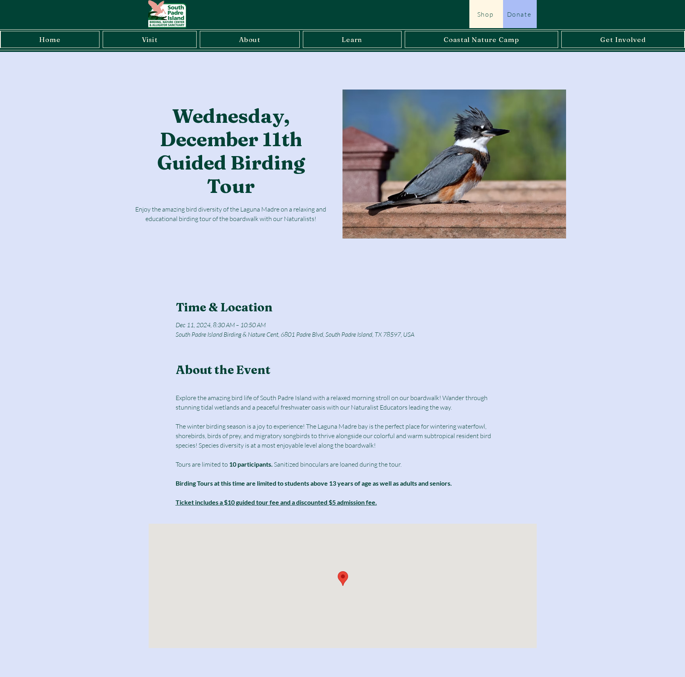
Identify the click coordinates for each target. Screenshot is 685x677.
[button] (150, 39)
